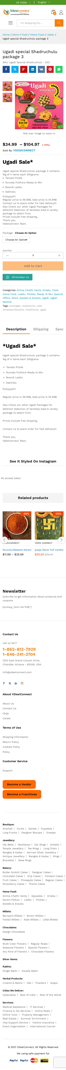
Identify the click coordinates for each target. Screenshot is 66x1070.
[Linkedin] (16, 683)
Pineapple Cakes (31, 880)
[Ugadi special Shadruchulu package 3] (6, 69)
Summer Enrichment (33, 1018)
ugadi (43, 309)
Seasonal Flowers (13, 947)
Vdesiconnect (24, 150)
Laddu (21, 294)
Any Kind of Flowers (15, 951)
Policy (6, 751)
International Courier (42, 1026)
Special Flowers (37, 947)
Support (7, 770)
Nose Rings (24, 860)
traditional (32, 309)
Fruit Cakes (10, 880)
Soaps (54, 982)
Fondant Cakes (54, 876)
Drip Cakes (33, 876)
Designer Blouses (31, 832)
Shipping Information (15, 737)
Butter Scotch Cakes (15, 872)
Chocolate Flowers (42, 951)
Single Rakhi (10, 970)
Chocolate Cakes (13, 876)
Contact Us (9, 708)
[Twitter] (10, 683)
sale (39, 305)
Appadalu (37, 896)
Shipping (40, 329)
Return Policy (11, 742)
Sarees (33, 828)
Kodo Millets (31, 919)
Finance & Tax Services (16, 1010)
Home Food (9, 294)
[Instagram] (22, 683)
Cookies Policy (11, 746)
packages (14, 305)
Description (16, 329)
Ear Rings (40, 844)
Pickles (31, 294)
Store (15, 298)
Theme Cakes (37, 884)
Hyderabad (9, 994)
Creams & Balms (12, 982)
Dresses (51, 832)
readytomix (28, 305)
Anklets (54, 844)
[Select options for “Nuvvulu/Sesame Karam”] (13, 538)
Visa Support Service (15, 1022)
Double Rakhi (30, 970)
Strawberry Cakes (13, 884)
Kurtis (20, 828)
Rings (56, 856)
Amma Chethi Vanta (29, 290)
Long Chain (50, 848)
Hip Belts (8, 844)
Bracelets (8, 860)
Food (55, 290)
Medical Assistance (14, 1006)
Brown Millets (35, 915)
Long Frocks (10, 832)
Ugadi (45, 298)
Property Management (35, 1014)
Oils (29, 982)
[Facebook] (4, 683)
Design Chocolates (14, 931)
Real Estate (9, 1018)
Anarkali (7, 828)
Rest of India (27, 994)
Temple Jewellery (13, 848)
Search (59, 23)
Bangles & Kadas (12, 852)
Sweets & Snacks (30, 298)
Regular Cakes (53, 880)
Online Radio (42, 1010)
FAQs (6, 713)
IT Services (36, 1006)
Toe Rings (33, 848)
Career (7, 718)
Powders (41, 982)
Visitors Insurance (43, 1022)
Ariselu (46, 290)
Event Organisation (14, 1026)
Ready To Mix (44, 294)
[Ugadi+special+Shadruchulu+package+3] (14, 69)
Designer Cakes (41, 872)
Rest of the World (50, 994)
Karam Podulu (11, 899)
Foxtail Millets (11, 919)
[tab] (16, 330)
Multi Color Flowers (14, 943)
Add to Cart (33, 266)
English (42, 2)
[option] (17, 536)
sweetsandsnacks (13, 309)
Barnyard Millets (12, 915)
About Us (8, 703)
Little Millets (50, 919)
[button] (45, 538)
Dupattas (46, 828)
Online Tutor (10, 1014)
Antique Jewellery (13, 856)
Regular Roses (39, 943)
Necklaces (24, 844)
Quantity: (7, 250)
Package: (19, 232)
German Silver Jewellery (41, 852)
